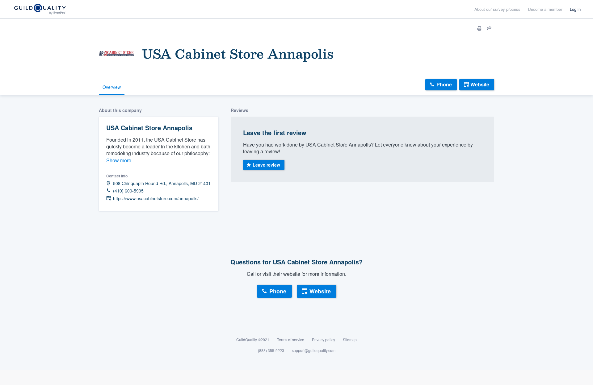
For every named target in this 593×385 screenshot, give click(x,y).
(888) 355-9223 (271, 350)
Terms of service (290, 339)
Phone (444, 84)
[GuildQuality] (39, 9)
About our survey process (497, 9)
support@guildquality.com (313, 350)
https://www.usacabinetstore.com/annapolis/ (156, 198)
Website (479, 84)
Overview (112, 87)
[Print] (479, 28)
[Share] (489, 28)
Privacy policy (323, 339)
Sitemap (350, 339)
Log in (575, 9)
